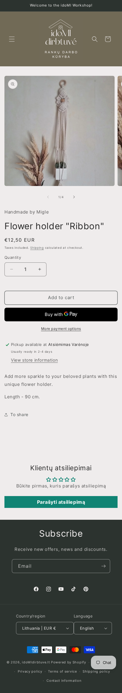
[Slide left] (47, 196)
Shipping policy (96, 671)
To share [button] (19, 414)
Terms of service (62, 671)
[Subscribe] (103, 566)
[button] (11, 39)
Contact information (63, 680)
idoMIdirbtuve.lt (36, 662)
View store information (34, 359)
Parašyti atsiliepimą (61, 502)
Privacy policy (30, 671)
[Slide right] (74, 196)
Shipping (37, 247)
